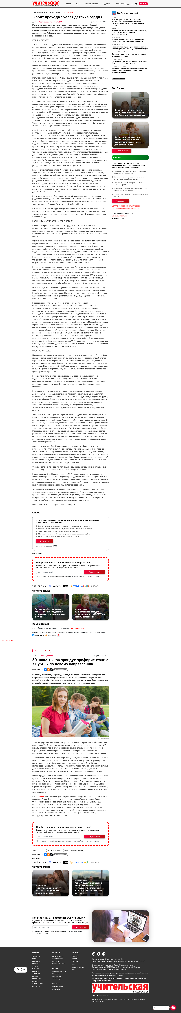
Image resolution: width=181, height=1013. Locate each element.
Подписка (106, 4)
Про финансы (36, 978)
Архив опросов (118, 218)
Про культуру (36, 961)
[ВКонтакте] (45, 669)
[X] (51, 669)
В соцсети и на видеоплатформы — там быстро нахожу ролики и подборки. (64, 526)
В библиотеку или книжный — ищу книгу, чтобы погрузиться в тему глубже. (64, 534)
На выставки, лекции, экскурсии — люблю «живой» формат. (59, 531)
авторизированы (77, 628)
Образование (36, 956)
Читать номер (69, 12)
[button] (38, 635)
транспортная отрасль (73, 850)
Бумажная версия (57, 986)
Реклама (74, 958)
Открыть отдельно (119, 216)
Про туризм (35, 971)
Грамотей (35, 976)
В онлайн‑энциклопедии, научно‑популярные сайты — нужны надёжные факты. (65, 529)
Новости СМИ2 (8, 641)
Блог (78, 4)
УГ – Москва (56, 974)
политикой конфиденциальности (58, 576)
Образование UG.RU (81, 609)
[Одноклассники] (48, 669)
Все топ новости (118, 79)
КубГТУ (41, 850)
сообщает (40, 796)
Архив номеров (91, 4)
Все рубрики (36, 986)
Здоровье (35, 981)
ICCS (73, 964)
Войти (143, 3)
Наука (34, 958)
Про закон (35, 963)
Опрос (117, 157)
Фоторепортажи (78, 967)
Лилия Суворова (46, 656)
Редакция (75, 956)
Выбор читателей (127, 13)
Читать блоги (122, 151)
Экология (35, 966)
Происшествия (39, 606)
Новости (68, 4)
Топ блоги (118, 88)
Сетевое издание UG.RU (59, 971)
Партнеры (75, 961)
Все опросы (37, 554)
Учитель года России (58, 963)
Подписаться (94, 572)
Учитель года (36, 973)
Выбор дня (35, 968)
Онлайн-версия (56, 989)
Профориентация (54, 850)
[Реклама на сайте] (173, 1007)
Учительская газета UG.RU (50, 22)
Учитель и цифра (37, 983)
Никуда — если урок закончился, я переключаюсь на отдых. (58, 536)
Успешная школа (57, 956)
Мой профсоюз (56, 976)
